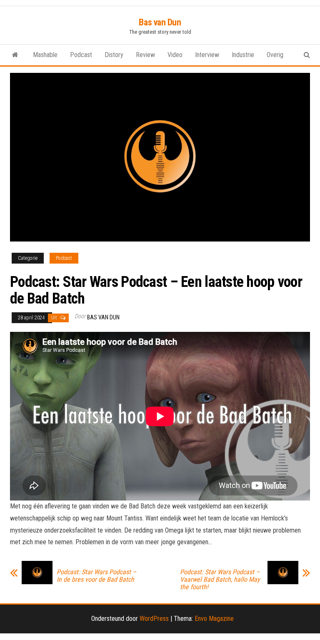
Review (145, 55)
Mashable (45, 55)
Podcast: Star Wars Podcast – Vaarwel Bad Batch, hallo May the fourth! (220, 579)
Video (175, 55)
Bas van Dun (160, 22)
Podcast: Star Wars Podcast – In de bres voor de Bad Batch (96, 575)
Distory (114, 55)
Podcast (81, 55)
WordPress (154, 619)
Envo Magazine (214, 619)
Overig (275, 55)
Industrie (243, 55)
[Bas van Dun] (15, 55)
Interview (207, 55)
